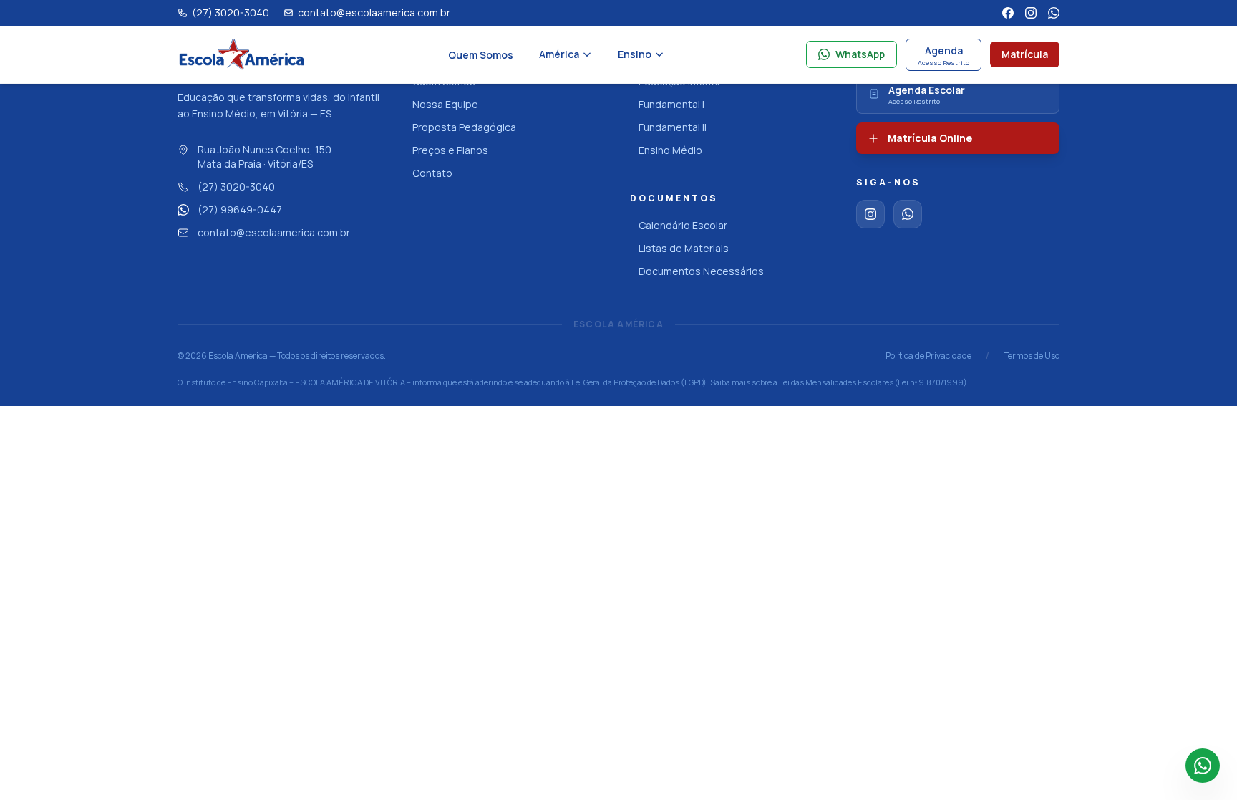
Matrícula (1024, 54)
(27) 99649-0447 (240, 209)
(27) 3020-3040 (236, 186)
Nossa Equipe (445, 104)
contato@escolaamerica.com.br (274, 232)
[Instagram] (1031, 13)
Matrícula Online (930, 138)
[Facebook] (1008, 13)
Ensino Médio (670, 150)
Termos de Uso (1031, 356)
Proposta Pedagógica (464, 127)
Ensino (634, 54)
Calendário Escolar (683, 225)
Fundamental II (673, 127)
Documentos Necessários (701, 271)
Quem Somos (480, 55)
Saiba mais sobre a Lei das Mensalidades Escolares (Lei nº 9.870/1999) (839, 382)
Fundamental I (671, 104)
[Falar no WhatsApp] (1202, 765)
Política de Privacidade (928, 356)
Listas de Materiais (684, 248)
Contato (432, 173)
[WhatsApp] (1053, 13)
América (559, 54)
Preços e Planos (450, 150)
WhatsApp (860, 54)
